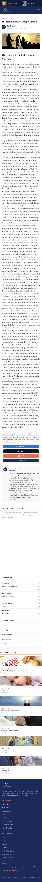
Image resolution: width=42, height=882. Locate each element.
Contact (4, 847)
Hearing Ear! (5, 643)
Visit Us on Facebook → (10, 870)
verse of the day (7, 603)
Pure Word (5, 630)
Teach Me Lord (6, 626)
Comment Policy (7, 854)
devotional (5, 590)
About (4, 841)
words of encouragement (10, 586)
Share (22, 451)
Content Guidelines (8, 851)
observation (5, 613)
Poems (4, 814)
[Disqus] (21, 545)
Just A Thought (7, 828)
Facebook (22, 446)
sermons (4, 607)
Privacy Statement (8, 858)
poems (4, 600)
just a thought (6, 593)
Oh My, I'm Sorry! (7, 634)
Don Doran (11, 26)
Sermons (4, 818)
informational (6, 610)
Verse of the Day (7, 821)
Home (3, 837)
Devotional (5, 807)
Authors (4, 844)
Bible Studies (6, 804)
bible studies (6, 583)
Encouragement (7, 811)
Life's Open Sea (6, 639)
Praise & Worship (7, 824)
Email (22, 456)
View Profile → (13, 499)
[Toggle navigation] (38, 10)
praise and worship (8, 596)
